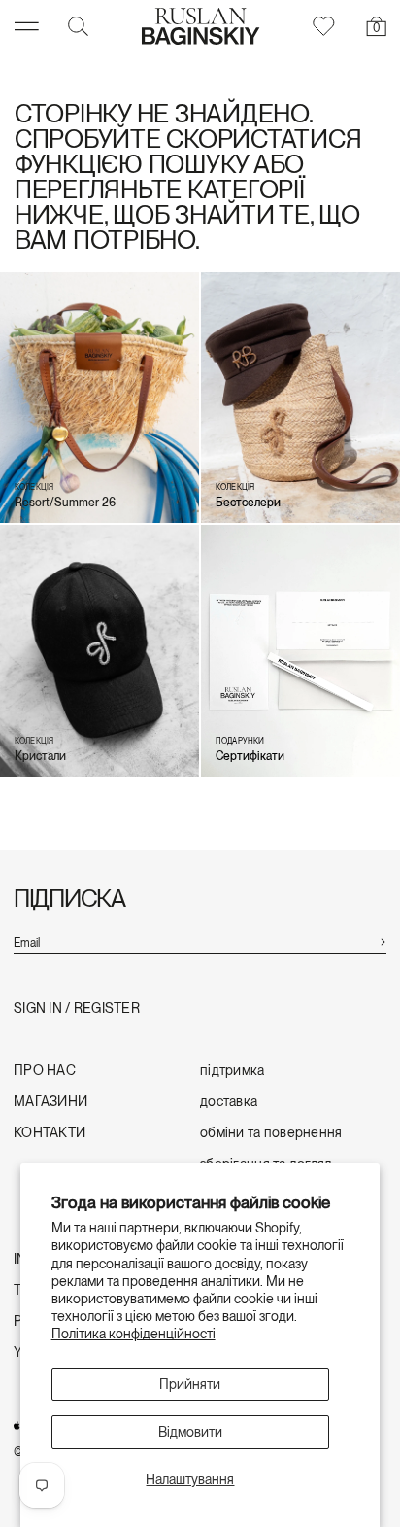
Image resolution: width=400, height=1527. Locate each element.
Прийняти (189, 1384)
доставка (228, 1101)
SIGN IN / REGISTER (77, 1008)
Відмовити (190, 1432)
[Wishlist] (322, 26)
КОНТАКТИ (49, 1133)
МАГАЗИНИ (50, 1101)
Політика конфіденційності (133, 1333)
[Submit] (382, 940)
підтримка (232, 1070)
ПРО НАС (45, 1070)
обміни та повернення (271, 1133)
